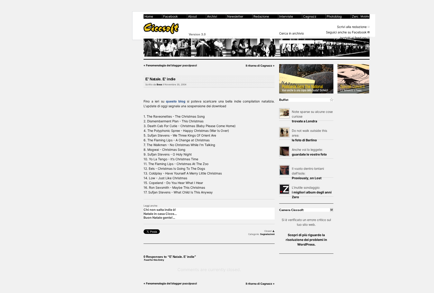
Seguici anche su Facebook (346, 32)
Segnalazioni (267, 234)
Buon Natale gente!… (159, 217)
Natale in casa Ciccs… (160, 214)
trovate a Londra (304, 121)
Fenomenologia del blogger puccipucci (170, 65)
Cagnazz (309, 16)
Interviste (286, 16)
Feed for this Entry (154, 259)
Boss (159, 84)
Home (148, 16)
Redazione (261, 16)
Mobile (365, 16)
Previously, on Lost (306, 178)
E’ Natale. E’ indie (160, 79)
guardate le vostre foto (309, 154)
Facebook (170, 16)
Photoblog (334, 16)
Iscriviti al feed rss (353, 38)
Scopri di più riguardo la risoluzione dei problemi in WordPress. (306, 239)
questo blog (175, 101)
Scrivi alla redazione (352, 27)
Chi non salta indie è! (160, 210)
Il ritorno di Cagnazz (260, 65)
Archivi (212, 16)
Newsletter (235, 16)
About (192, 16)
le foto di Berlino (304, 140)
